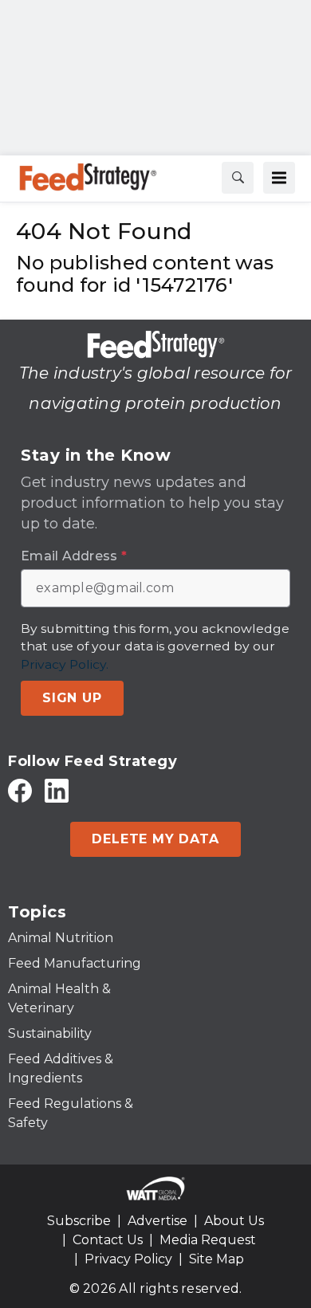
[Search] (238, 178)
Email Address (74, 556)
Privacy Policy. (64, 664)
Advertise (157, 1220)
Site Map (216, 1259)
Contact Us (108, 1239)
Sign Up (72, 697)
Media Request (207, 1239)
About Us (234, 1220)
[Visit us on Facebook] (20, 790)
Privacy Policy (128, 1259)
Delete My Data (155, 838)
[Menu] (279, 178)
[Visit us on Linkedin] (57, 790)
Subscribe (79, 1220)
